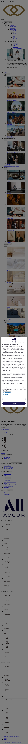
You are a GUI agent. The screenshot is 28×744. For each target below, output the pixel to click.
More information (7, 392)
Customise (14, 398)
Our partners (5, 394)
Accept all (14, 403)
